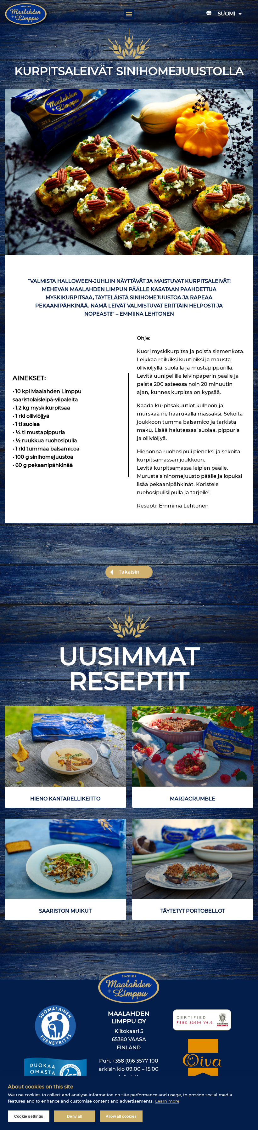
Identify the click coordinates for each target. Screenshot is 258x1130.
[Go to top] (237, 1026)
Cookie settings (28, 1116)
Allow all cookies (121, 1116)
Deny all (74, 1116)
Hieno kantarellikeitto (65, 799)
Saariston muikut (65, 911)
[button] (129, 14)
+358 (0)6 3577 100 (135, 1061)
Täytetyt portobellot (192, 911)
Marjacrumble (192, 799)
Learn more (167, 1101)
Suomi (226, 14)
